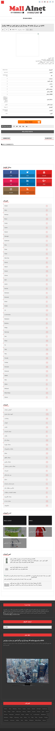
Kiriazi (6, 301)
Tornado (6, 358)
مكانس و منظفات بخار (9, 488)
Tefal (6, 349)
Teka (6, 353)
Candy (6, 223)
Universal (7, 371)
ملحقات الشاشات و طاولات (10, 492)
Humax (6, 275)
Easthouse (7, 240)
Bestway (6, 214)
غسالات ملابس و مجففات (10, 466)
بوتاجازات (7, 418)
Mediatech (7, 318)
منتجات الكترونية (8, 496)
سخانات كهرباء (8, 444)
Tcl (16, 29)
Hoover (6, 271)
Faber (6, 253)
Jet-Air (6, 284)
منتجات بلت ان (8, 501)
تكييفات (6, 422)
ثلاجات (6, 427)
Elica (6, 245)
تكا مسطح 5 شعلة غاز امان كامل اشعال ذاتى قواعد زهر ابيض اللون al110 (25, 583)
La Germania (7, 314)
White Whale (7, 392)
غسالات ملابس (8, 462)
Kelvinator (7, 292)
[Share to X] (29, 29)
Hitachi (6, 266)
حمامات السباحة (8, 431)
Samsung (7, 332)
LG (5, 310)
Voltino (6, 384)
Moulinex (7, 323)
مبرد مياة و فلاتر (8, 475)
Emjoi (6, 249)
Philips (6, 327)
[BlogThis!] (28, 29)
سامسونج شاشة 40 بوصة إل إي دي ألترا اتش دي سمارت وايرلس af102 (23, 640)
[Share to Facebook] (30, 29)
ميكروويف (7, 505)
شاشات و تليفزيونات (21, 29)
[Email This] (26, 29)
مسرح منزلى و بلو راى (9, 483)
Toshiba (6, 362)
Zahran (6, 397)
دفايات (6, 435)
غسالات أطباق (7, 457)
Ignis (6, 279)
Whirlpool (7, 388)
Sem (6, 336)
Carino (6, 227)
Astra (6, 210)
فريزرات (6, 470)
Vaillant (6, 375)
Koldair (6, 305)
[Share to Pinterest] (32, 29)
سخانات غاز (7, 440)
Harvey (6, 262)
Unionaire (7, 366)
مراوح (6, 479)
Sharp (6, 340)
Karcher (6, 288)
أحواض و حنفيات (8, 409)
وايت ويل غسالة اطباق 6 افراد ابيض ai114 (19, 567)
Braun (6, 218)
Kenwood (7, 297)
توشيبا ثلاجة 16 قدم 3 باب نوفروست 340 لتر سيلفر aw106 (22, 558)
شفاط (6, 453)
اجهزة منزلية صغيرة (9, 414)
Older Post (48, 138)
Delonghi (7, 236)
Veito (6, 379)
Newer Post (6, 138)
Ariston (6, 205)
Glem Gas (7, 258)
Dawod (6, 232)
